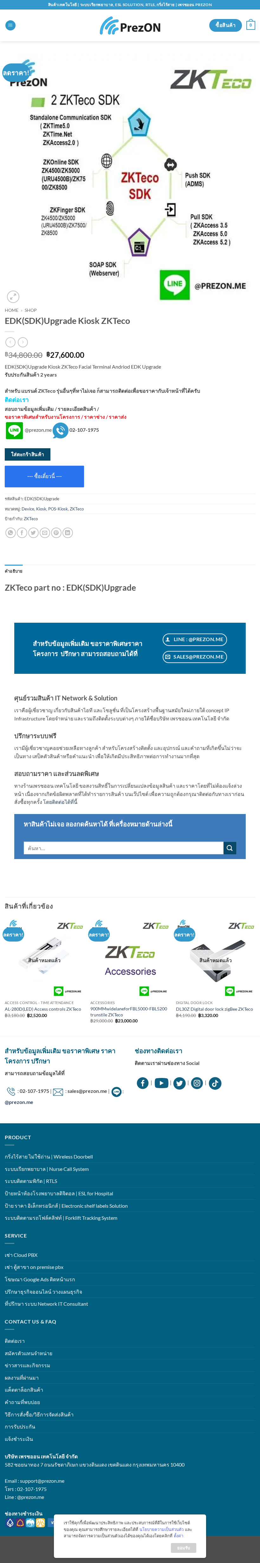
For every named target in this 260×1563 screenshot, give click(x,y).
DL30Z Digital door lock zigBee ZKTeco (214, 1009)
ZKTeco (77, 508)
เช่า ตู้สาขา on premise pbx (34, 1267)
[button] (10, 25)
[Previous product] (23, 342)
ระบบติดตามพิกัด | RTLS (31, 1181)
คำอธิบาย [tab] (14, 571)
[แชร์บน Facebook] (22, 533)
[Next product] (10, 342)
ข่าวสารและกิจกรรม (27, 1365)
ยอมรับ (183, 1547)
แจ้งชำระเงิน (19, 1439)
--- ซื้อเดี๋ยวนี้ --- (44, 476)
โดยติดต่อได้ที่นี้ (60, 802)
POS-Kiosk (58, 508)
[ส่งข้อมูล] (230, 848)
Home (11, 310)
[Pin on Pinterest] (56, 533)
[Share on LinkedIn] (67, 533)
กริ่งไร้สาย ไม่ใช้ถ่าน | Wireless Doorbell (49, 1156)
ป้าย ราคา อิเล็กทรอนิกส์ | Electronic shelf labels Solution (66, 1206)
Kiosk (41, 508)
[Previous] (5, 976)
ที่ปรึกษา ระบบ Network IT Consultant (46, 1304)
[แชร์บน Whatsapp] (10, 533)
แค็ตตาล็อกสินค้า (24, 1390)
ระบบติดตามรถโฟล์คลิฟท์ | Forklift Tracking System (61, 1218)
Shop (31, 310)
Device (28, 508)
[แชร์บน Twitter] (33, 533)
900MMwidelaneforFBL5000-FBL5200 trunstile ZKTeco (128, 1011)
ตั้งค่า (178, 1535)
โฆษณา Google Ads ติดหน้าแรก (40, 1279)
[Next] (255, 976)
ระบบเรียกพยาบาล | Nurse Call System (47, 1169)
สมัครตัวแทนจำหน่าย (28, 1353)
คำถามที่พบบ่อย (22, 1402)
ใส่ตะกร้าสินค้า (27, 454)
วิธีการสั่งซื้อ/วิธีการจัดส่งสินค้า (39, 1414)
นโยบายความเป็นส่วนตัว (162, 1529)
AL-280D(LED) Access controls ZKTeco (43, 1009)
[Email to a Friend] (45, 533)
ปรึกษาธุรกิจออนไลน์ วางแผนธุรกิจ (43, 1292)
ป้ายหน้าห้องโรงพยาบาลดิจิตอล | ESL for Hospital (59, 1193)
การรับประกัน (20, 1426)
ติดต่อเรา (15, 1341)
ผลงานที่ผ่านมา (22, 1378)
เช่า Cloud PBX (21, 1255)
